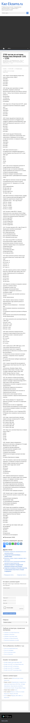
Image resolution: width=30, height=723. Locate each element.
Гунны (16, 689)
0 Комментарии (19, 68)
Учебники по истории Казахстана (11, 632)
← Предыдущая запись (8, 574)
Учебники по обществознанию (11, 638)
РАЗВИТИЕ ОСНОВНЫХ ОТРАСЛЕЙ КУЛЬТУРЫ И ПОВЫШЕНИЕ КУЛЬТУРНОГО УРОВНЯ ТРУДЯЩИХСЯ (15, 570)
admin (5, 68)
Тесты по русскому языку (9, 652)
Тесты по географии (8, 650)
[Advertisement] (15, 31)
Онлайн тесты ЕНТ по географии (11, 668)
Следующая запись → (22, 574)
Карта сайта (5, 720)
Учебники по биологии (9, 634)
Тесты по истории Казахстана (11, 648)
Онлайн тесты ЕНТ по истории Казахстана (14, 664)
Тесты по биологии (8, 654)
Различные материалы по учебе (11, 640)
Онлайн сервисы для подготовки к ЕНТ (13, 662)
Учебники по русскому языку (10, 636)
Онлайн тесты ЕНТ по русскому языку (12, 670)
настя (5, 695)
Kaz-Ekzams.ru (12, 4)
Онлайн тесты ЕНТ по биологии (11, 666)
